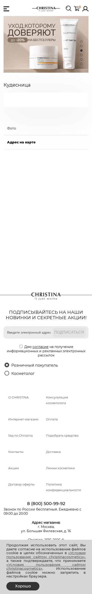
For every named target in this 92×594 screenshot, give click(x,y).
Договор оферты (21, 484)
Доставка (53, 452)
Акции (13, 468)
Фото (11, 128)
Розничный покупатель (34, 365)
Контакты (15, 452)
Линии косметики (60, 468)
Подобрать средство (62, 435)
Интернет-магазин (23, 419)
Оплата (52, 419)
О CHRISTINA (18, 397)
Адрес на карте (21, 142)
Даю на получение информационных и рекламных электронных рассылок (46, 351)
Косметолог (23, 373)
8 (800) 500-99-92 (46, 503)
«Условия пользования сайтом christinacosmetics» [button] (46, 555)
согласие (41, 347)
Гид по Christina (20, 435)
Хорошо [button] (23, 586)
